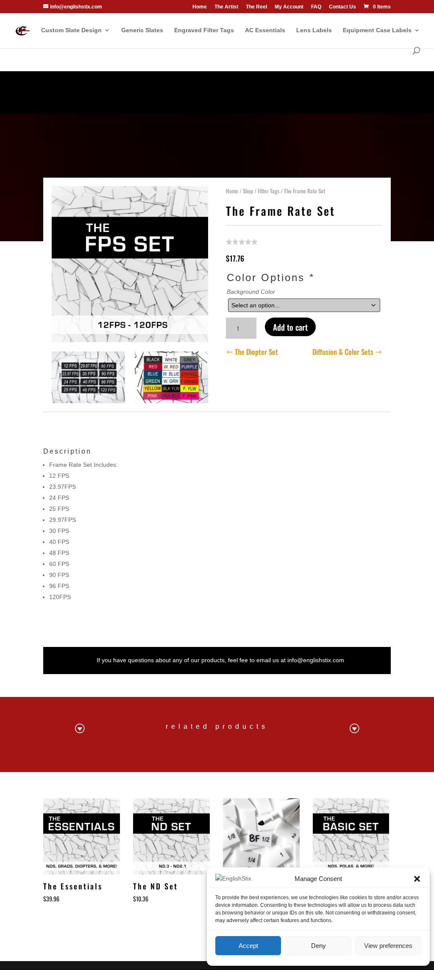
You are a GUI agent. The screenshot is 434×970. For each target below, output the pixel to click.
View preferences (388, 945)
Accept (248, 945)
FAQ (316, 7)
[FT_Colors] (171, 401)
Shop (248, 191)
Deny (318, 945)
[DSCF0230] (88, 401)
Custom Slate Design (71, 30)
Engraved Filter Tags (204, 30)
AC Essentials (265, 30)
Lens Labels (314, 30)
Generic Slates (142, 30)
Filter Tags (268, 191)
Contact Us (342, 7)
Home (199, 7)
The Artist (226, 7)
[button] (417, 879)
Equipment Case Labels (377, 30)
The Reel (256, 7)
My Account (289, 7)
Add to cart (290, 327)
